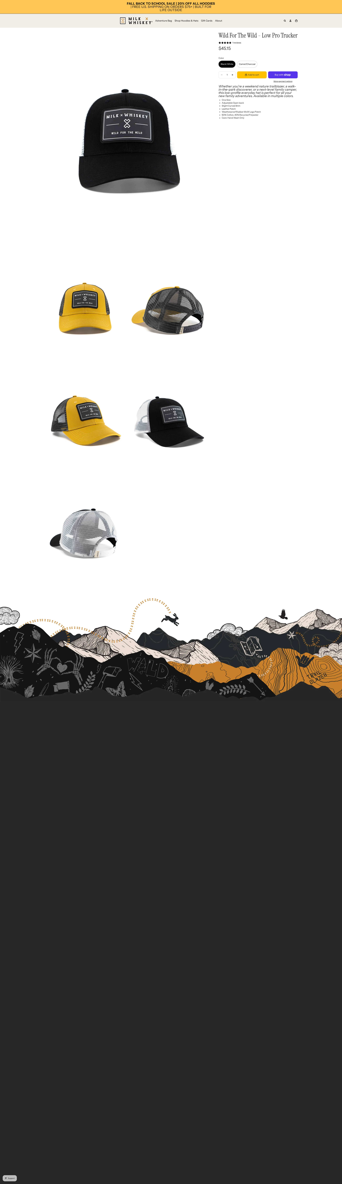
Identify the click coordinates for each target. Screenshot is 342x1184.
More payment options (283, 81)
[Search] (285, 21)
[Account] (290, 21)
